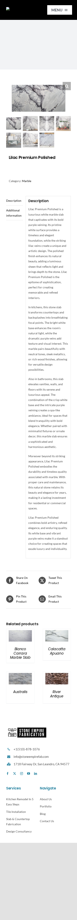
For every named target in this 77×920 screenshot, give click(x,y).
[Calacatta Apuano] (57, 631)
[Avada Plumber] (21, 8)
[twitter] (14, 773)
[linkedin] (35, 773)
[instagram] (21, 773)
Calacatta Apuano (57, 651)
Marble (26, 181)
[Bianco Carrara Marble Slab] (20, 631)
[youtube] (28, 773)
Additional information (14, 213)
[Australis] (20, 674)
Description (13, 200)
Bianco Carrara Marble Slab (20, 653)
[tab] (14, 200)
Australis (20, 691)
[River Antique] (57, 674)
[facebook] (7, 773)
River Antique (56, 693)
